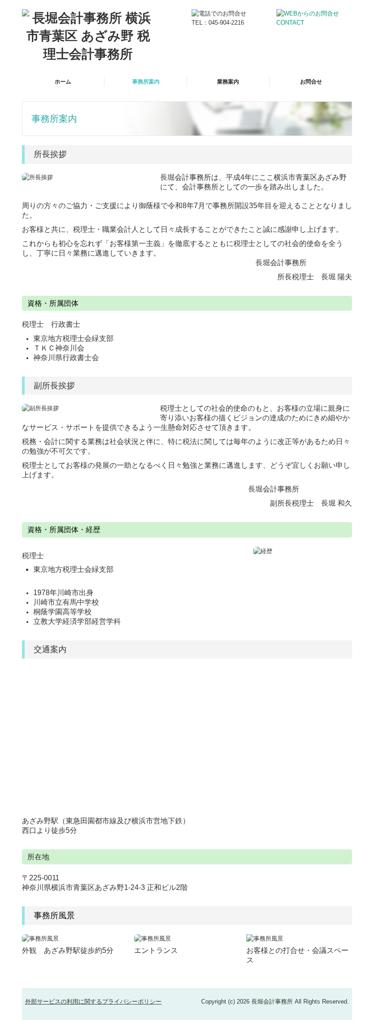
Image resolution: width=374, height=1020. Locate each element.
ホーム (63, 81)
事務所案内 (146, 81)
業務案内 (228, 81)
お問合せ (311, 81)
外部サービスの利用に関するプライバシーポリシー (93, 1001)
